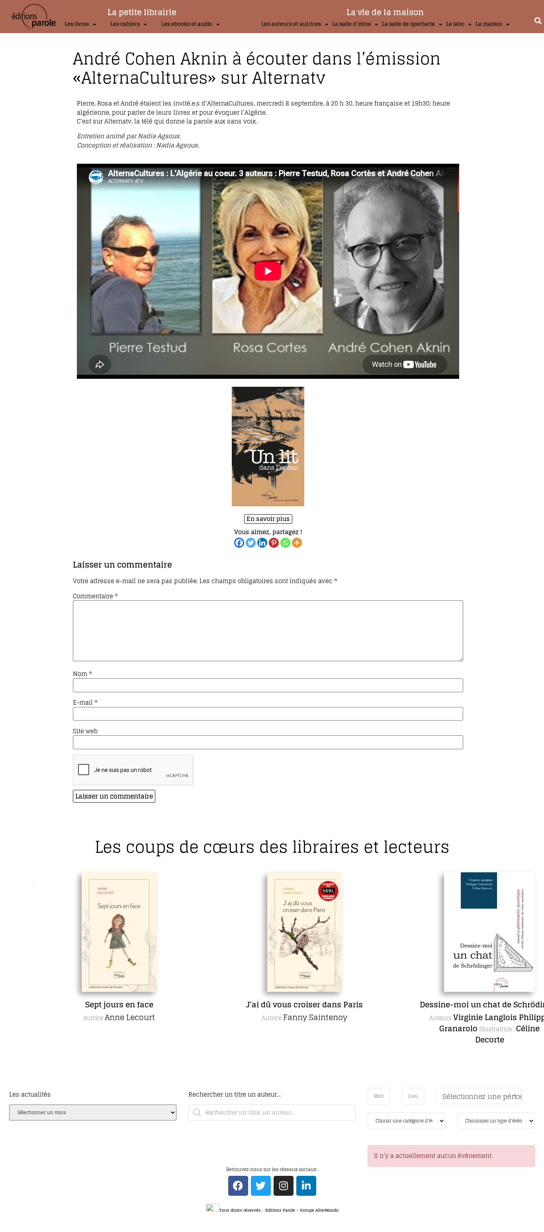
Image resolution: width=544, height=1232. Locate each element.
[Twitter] (251, 543)
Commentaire (95, 596)
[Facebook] (239, 543)
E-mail (85, 702)
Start (269, 1086)
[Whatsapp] (285, 543)
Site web (85, 731)
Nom (82, 674)
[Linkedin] (262, 543)
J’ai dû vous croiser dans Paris (275, 1004)
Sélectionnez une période (482, 1096)
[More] (297, 543)
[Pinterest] (274, 543)
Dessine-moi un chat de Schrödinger (460, 1004)
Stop (275, 1086)
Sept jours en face (90, 1004)
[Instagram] (284, 1186)
